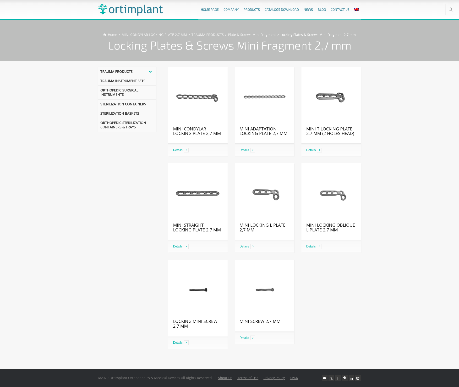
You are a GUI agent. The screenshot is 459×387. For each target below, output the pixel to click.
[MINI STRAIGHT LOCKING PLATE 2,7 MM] (198, 193)
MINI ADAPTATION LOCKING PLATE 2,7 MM (263, 131)
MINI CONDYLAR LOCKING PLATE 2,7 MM (197, 131)
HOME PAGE (210, 9)
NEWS (308, 9)
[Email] (325, 378)
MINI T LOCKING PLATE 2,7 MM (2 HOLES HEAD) (330, 131)
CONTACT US (340, 9)
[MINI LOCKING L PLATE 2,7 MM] (265, 193)
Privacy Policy (274, 378)
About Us (225, 378)
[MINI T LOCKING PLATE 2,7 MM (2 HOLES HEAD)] (331, 97)
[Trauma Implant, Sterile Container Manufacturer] (130, 9)
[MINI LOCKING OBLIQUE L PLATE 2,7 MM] (331, 193)
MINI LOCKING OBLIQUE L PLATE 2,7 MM (330, 227)
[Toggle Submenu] (150, 71)
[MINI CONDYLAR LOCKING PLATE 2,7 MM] (198, 97)
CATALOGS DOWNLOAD (282, 9)
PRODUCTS (252, 9)
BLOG (322, 9)
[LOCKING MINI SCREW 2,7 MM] (198, 289)
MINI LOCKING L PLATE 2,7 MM (262, 227)
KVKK (294, 378)
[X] (331, 378)
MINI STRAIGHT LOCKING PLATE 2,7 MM (197, 227)
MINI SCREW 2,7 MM (260, 321)
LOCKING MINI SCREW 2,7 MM (195, 323)
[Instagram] (358, 378)
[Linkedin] (351, 378)
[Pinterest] (345, 378)
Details (178, 150)
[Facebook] (338, 378)
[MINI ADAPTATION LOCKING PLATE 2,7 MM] (265, 97)
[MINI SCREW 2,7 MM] (265, 289)
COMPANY (231, 9)
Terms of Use (247, 378)
